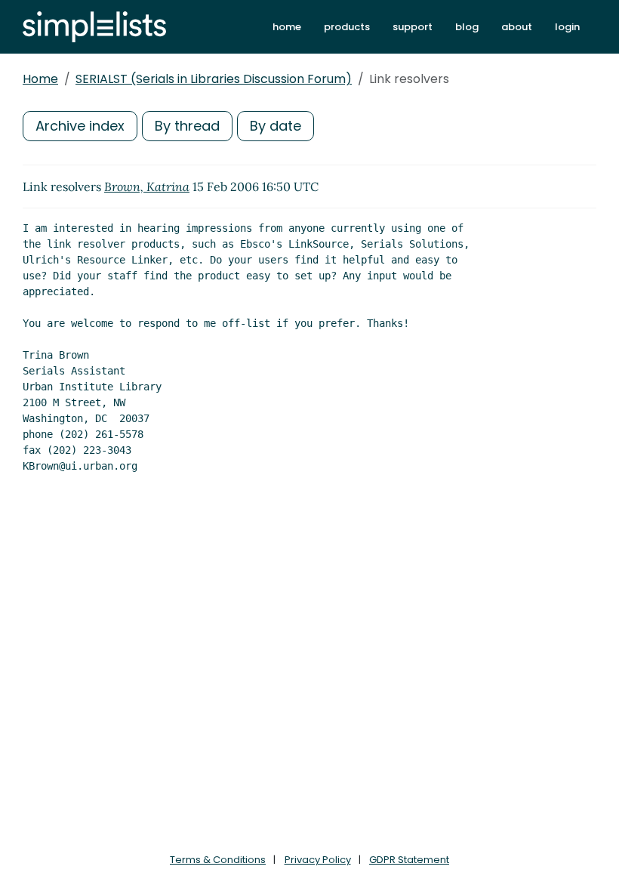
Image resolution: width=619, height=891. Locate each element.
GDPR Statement (409, 859)
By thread (187, 125)
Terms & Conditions (218, 859)
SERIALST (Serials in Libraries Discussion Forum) (213, 79)
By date (275, 125)
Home (40, 79)
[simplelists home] (94, 26)
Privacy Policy (318, 859)
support (413, 27)
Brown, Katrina (146, 186)
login (567, 27)
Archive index (80, 125)
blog (467, 27)
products (347, 27)
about (516, 27)
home (287, 27)
